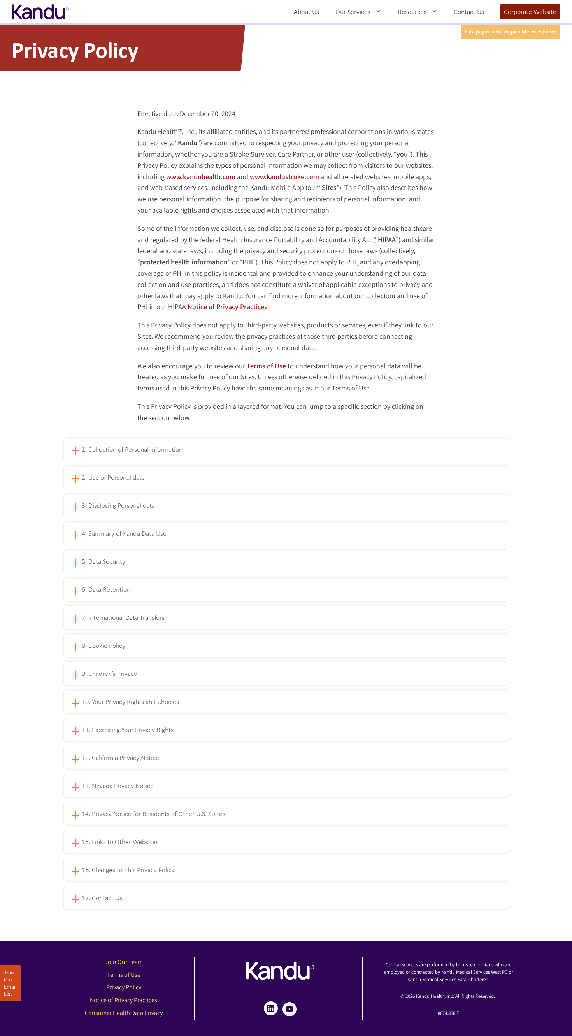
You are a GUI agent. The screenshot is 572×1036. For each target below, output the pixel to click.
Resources (412, 11)
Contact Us (469, 11)
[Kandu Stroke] (40, 11)
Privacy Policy (123, 987)
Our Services (352, 11)
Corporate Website (530, 11)
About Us (306, 11)
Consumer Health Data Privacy (124, 1013)
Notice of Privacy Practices (123, 1000)
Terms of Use (123, 975)
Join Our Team (124, 962)
